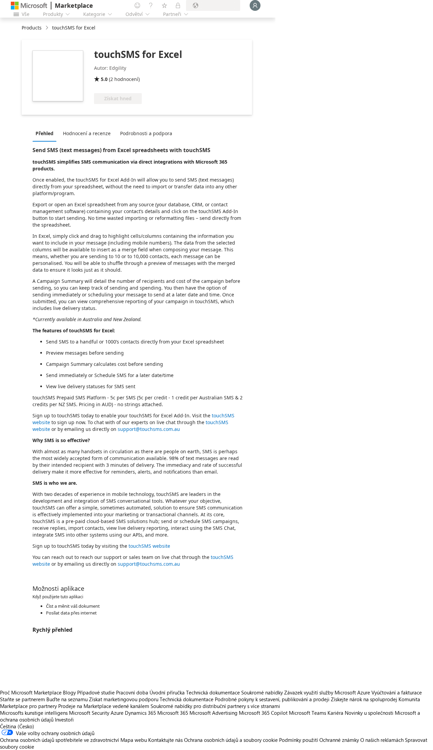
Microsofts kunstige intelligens (34, 712)
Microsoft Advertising (213, 712)
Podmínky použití (298, 739)
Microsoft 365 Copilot (263, 712)
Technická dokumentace (213, 692)
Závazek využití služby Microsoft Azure (327, 692)
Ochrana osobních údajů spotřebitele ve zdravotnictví (59, 739)
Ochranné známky (339, 739)
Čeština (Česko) (17, 726)
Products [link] (32, 27)
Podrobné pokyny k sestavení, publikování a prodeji (272, 699)
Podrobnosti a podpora (146, 133)
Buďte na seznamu (67, 699)
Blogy (69, 692)
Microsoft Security (89, 712)
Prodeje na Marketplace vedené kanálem (103, 706)
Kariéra (335, 712)
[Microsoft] (29, 5)
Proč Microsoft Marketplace (31, 692)
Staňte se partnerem (22, 699)
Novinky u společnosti (369, 712)
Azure (117, 712)
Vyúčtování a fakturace (396, 692)
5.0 (104, 79)
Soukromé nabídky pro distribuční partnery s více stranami (215, 706)
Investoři (64, 719)
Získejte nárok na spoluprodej (364, 699)
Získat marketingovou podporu (123, 699)
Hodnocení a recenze (87, 133)
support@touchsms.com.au (149, 429)
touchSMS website (149, 546)
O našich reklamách (382, 739)
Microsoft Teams (307, 712)
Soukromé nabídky (262, 692)
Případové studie (96, 692)
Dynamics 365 (140, 712)
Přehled (44, 133)
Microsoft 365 (172, 712)
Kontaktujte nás (165, 739)
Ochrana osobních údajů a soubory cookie (231, 739)
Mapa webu (133, 739)
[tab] (46, 133)
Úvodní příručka (167, 692)
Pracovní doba (132, 692)
